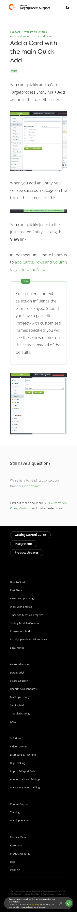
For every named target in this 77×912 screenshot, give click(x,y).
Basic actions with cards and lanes (31, 36)
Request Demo (18, 837)
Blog (12, 862)
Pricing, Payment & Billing (25, 787)
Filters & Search (19, 680)
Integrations (23, 544)
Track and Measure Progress (26, 615)
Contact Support (20, 804)
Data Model (17, 672)
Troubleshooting (20, 713)
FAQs (13, 721)
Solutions (15, 738)
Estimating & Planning (23, 754)
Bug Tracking (17, 763)
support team (31, 486)
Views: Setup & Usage (22, 598)
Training (15, 812)
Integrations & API (20, 631)
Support (15, 32)
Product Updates (26, 552)
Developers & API (20, 820)
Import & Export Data (22, 771)
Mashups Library (20, 697)
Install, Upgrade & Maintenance (28, 639)
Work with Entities (35, 32)
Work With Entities (21, 607)
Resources (16, 845)
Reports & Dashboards (23, 689)
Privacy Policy (33, 904)
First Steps (16, 590)
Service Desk (17, 705)
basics (14, 71)
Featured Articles (20, 664)
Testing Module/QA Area (24, 623)
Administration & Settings (25, 779)
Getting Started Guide (30, 535)
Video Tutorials (19, 746)
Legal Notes (17, 647)
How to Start (17, 582)
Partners (15, 870)
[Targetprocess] (29, 7)
